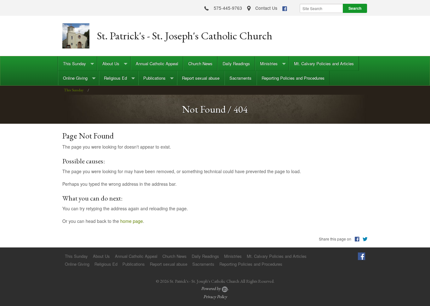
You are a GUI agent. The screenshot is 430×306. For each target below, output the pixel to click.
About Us (110, 63)
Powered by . (215, 288)
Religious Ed (115, 78)
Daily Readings (236, 63)
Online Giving (75, 78)
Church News (200, 63)
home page (131, 221)
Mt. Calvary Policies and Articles (324, 63)
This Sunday (74, 63)
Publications (154, 78)
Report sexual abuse (200, 78)
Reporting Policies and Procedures (293, 78)
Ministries (269, 63)
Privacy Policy (215, 296)
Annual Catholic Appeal (157, 63)
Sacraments (240, 78)
